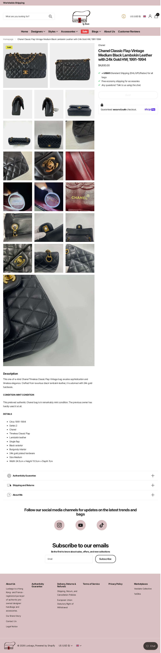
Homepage (8, 39)
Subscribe (104, 553)
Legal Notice (11, 621)
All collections (38, 31)
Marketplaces (139, 578)
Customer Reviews (129, 31)
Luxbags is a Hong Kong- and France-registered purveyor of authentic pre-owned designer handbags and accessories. (15, 594)
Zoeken (50, 16)
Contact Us (11, 616)
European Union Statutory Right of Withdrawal (64, 599)
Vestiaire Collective (141, 583)
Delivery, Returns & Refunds (65, 580)
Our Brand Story (13, 611)
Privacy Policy (114, 578)
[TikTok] (100, 520)
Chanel (101, 45)
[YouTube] (79, 520)
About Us (109, 31)
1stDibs (135, 589)
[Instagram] (58, 520)
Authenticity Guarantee (37, 580)
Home (24, 31)
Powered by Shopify (45, 640)
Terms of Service (90, 578)
